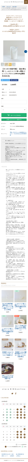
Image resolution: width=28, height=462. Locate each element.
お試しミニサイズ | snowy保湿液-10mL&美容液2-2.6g (7, 377)
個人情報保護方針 (20, 454)
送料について (5, 455)
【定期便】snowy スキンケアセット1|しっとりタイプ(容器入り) (7, 354)
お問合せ (18, 455)
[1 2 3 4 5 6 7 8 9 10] (14, 110)
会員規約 (12, 455)
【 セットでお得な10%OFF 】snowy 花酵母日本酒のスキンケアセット (20, 328)
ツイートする (6, 80)
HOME (3, 6)
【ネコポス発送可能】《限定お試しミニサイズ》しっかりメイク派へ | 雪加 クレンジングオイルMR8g (7, 306)
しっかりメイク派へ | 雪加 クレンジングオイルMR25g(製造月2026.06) (20, 306)
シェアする (14, 80)
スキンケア (8, 6)
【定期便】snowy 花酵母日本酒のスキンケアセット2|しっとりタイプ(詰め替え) (20, 354)
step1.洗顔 (14, 6)
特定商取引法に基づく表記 (8, 454)
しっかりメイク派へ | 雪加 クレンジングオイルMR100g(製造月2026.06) (7, 331)
